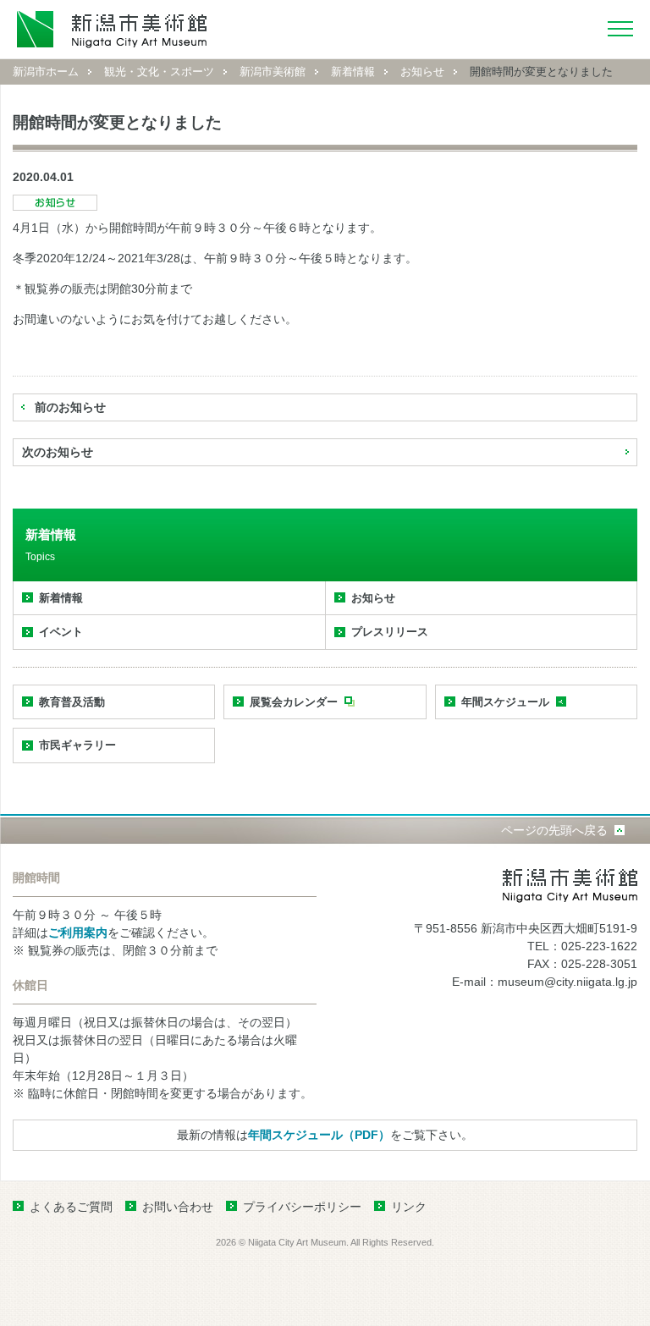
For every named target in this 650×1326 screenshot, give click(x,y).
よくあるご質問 (71, 1206)
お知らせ (422, 71)
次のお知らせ (57, 452)
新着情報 (353, 71)
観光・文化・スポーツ (159, 71)
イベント (61, 631)
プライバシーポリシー (302, 1206)
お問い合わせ (177, 1206)
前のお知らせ (70, 407)
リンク (409, 1206)
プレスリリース (389, 631)
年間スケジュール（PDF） (319, 1135)
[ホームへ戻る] (112, 29)
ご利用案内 (77, 932)
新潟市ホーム (46, 71)
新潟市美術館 (273, 71)
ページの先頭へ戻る (554, 830)
